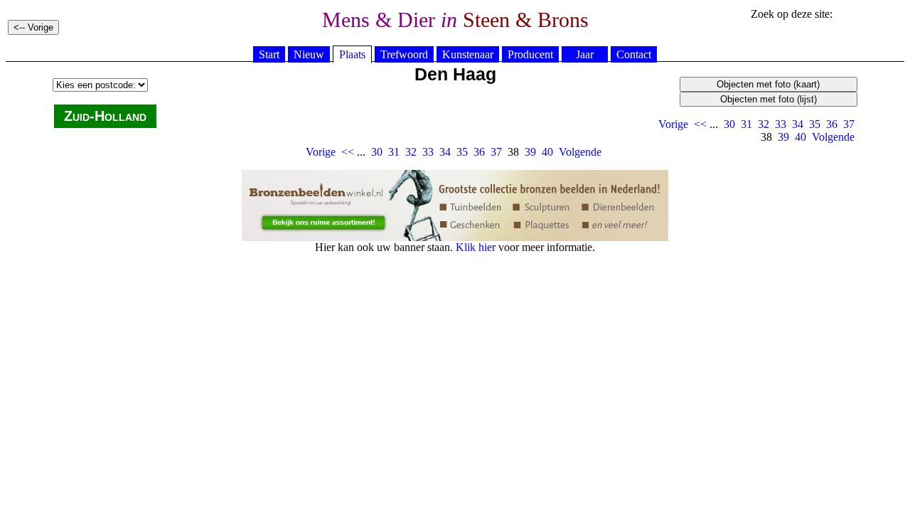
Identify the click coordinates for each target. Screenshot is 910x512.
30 (729, 124)
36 (831, 124)
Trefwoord (404, 54)
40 (800, 137)
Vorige (673, 124)
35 (814, 124)
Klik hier (476, 247)
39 (783, 137)
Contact (633, 54)
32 (763, 124)
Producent (530, 54)
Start (269, 54)
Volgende (833, 137)
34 (797, 124)
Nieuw (309, 54)
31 (746, 124)
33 (780, 124)
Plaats (352, 54)
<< (700, 124)
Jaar (584, 54)
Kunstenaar (467, 54)
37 (849, 124)
